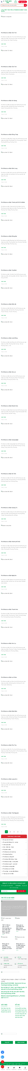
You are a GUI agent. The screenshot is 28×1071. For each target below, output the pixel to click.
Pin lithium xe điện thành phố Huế (10, 541)
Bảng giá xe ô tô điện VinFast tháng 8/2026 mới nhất (20, 946)
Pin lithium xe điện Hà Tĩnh (8, 473)
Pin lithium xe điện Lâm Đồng (9, 338)
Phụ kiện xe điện (7, 849)
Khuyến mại (4, 1011)
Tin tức (9, 1010)
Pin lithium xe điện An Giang (9, 100)
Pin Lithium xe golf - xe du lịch (10, 864)
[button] (2, 2)
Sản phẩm (17, 1063)
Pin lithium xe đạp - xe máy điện (10, 861)
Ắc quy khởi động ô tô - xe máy (10, 842)
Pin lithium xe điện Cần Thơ (9, 32)
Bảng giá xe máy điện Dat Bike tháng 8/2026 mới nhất (21, 927)
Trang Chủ (5, 1063)
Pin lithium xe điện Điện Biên (9, 711)
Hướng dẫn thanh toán (21, 1010)
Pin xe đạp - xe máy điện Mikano (10, 871)
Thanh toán (14, 1064)
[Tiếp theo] (21, 831)
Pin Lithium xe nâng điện (9, 866)
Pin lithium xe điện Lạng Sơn (9, 779)
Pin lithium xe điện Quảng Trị (9, 507)
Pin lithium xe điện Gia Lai (8, 372)
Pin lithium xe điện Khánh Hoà (9, 406)
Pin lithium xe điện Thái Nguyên (10, 813)
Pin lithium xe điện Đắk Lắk (8, 304)
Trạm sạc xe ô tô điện (8, 873)
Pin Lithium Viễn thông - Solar (10, 859)
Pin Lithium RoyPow (7, 854)
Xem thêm (3, 77)
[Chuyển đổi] (26, 839)
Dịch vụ (8, 1064)
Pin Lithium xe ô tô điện (8, 868)
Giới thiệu (3, 1008)
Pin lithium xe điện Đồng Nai (9, 236)
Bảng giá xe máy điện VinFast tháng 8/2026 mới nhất (7, 946)
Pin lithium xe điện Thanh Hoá (9, 609)
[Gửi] (25, 5)
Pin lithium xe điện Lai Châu (9, 677)
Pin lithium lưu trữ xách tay (9, 851)
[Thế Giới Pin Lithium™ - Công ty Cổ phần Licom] (7, 2)
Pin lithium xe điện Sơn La (8, 643)
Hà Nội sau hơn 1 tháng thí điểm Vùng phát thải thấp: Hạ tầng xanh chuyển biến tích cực (14, 908)
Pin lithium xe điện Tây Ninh (9, 270)
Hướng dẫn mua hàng (20, 1008)
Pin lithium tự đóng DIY (8, 856)
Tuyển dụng (4, 1010)
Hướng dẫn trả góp (20, 1011)
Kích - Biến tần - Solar (8, 847)
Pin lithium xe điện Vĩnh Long (9, 168)
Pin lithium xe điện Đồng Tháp (9, 134)
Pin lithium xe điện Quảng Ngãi (9, 439)
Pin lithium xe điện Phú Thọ (9, 745)
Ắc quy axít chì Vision (8, 839)
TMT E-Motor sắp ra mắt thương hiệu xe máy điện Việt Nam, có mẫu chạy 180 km (6, 929)
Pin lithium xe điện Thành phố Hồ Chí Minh (13, 202)
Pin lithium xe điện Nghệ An (8, 575)
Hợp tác (8, 1008)
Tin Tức (23, 1063)
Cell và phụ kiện (7, 844)
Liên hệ (9, 1011)
